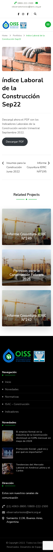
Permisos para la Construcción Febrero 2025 (27, 275)
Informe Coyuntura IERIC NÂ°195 (37, 167)
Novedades (12, 389)
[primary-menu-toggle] (48, 24)
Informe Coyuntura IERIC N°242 (26, 317)
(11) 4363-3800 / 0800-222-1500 (27, 506)
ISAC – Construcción (17, 404)
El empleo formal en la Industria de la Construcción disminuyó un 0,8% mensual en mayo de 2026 (33, 436)
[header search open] (35, 14)
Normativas (12, 397)
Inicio (8, 382)
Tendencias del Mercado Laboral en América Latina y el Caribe (33, 467)
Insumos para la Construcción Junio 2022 (15, 167)
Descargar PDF (15, 141)
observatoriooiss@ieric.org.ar (23, 512)
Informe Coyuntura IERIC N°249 (26, 236)
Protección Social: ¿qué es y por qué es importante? (32, 450)
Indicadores (12, 411)
